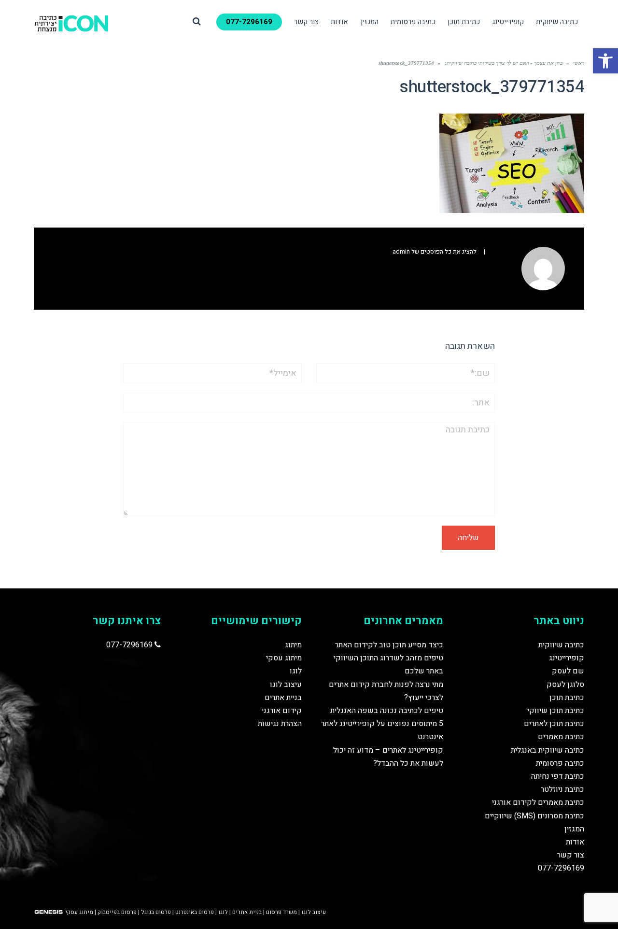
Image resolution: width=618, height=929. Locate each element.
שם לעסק (568, 671)
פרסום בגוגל (156, 912)
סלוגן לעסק (565, 684)
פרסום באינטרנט (194, 912)
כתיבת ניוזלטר (562, 789)
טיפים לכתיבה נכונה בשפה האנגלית (386, 710)
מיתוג (293, 645)
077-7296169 (561, 868)
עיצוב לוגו (286, 684)
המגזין (574, 829)
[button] (605, 60)
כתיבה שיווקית (561, 645)
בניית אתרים (283, 697)
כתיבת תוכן (566, 697)
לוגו (296, 671)
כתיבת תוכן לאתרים (554, 723)
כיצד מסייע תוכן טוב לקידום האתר (389, 645)
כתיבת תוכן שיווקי (555, 710)
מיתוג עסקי (284, 658)
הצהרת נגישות (280, 723)
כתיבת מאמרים (561, 737)
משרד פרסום (281, 912)
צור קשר (570, 855)
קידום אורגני (282, 710)
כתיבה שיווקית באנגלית (547, 750)
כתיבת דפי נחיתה (557, 776)
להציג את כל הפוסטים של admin (435, 251)
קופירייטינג (566, 658)
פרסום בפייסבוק (117, 912)
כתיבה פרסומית (560, 763)
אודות (575, 842)
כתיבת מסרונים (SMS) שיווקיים (534, 816)
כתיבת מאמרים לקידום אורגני (538, 802)
